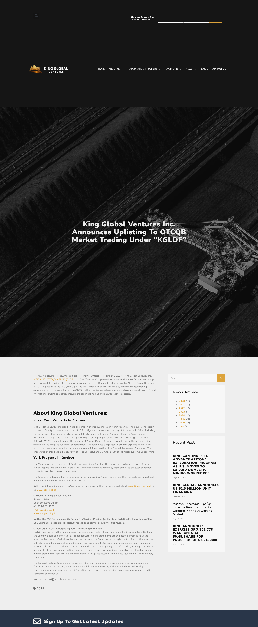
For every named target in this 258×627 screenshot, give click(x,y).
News (189, 69)
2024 (40, 588)
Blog (181, 426)
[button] (36, 16)
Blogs (204, 69)
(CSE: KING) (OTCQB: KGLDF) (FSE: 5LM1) (56, 379)
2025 (182, 419)
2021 (182, 404)
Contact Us (219, 69)
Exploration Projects (142, 69)
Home (101, 69)
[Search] (221, 378)
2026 (182, 422)
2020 (182, 401)
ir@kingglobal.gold (43, 510)
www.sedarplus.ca (46, 489)
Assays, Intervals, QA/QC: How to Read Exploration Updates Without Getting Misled (193, 509)
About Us (114, 69)
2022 (182, 408)
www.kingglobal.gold (139, 486)
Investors (171, 69)
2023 (182, 412)
